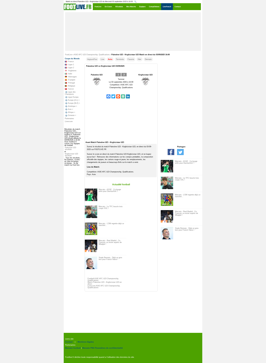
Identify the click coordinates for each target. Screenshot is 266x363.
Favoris (131, 59)
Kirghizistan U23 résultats (71, 155)
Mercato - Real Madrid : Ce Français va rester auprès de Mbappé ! (110, 242)
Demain (148, 59)
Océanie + (72, 115)
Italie (70, 74)
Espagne (71, 80)
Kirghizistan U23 (145, 75)
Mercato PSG (88, 348)
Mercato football (73, 348)
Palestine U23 (97, 75)
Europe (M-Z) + (74, 103)
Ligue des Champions (70, 93)
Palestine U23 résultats (70, 148)
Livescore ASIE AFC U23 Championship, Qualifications (104, 287)
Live (102, 59)
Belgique (71, 86)
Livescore (69, 121)
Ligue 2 (71, 68)
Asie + (70, 109)
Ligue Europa (73, 97)
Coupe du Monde (72, 59)
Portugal (71, 83)
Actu (110, 59)
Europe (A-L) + (74, 100)
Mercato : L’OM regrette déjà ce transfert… (111, 224)
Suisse (71, 89)
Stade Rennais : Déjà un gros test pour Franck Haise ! (110, 258)
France (71, 61)
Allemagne (72, 77)
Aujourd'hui (92, 59)
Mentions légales (86, 342)
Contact (69, 342)
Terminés (120, 59)
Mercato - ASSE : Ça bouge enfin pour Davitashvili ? (110, 190)
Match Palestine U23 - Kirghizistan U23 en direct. (105, 283)
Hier (139, 59)
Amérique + (72, 106)
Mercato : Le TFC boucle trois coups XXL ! (111, 207)
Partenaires (69, 118)
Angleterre (72, 71)
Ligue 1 (71, 64)
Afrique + (71, 112)
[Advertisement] (133, 31)
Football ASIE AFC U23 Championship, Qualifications (103, 279)
